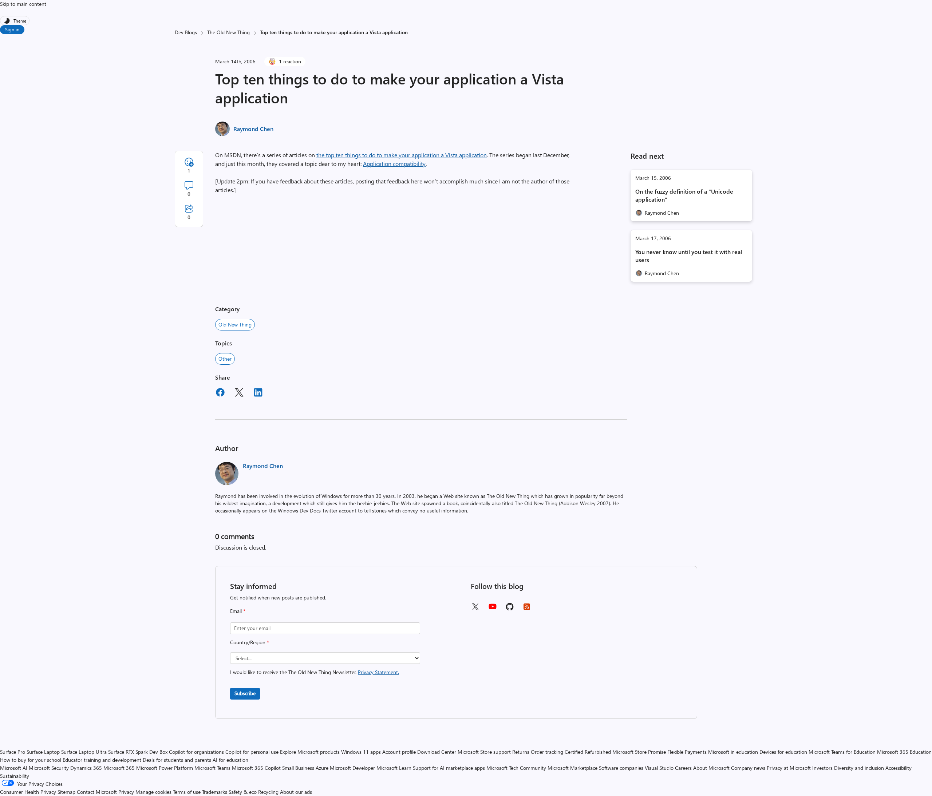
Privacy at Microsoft (789, 767)
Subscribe (245, 693)
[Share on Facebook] (220, 393)
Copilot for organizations (196, 751)
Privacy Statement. (378, 672)
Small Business (298, 767)
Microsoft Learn (393, 767)
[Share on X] (239, 393)
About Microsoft (711, 767)
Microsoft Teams (212, 767)
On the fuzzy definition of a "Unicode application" (684, 195)
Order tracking (547, 751)
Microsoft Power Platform (164, 767)
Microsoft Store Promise (639, 751)
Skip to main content (23, 3)
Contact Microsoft (97, 791)
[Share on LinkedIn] (258, 393)
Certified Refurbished (588, 751)
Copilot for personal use (252, 751)
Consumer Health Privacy (28, 791)
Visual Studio (659, 767)
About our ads (296, 791)
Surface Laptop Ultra (84, 751)
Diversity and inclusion (859, 767)
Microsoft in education (733, 751)
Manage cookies (153, 791)
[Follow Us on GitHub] (510, 609)
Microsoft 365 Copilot (256, 767)
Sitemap (66, 791)
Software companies (621, 767)
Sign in (12, 29)
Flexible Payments (687, 751)
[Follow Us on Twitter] (475, 609)
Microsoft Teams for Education (842, 751)
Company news (748, 767)
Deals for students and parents (177, 759)
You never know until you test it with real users (688, 256)
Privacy (126, 791)
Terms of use (187, 791)
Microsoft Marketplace (572, 767)
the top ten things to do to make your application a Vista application (401, 155)
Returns (520, 751)
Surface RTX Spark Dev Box (137, 751)
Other (225, 358)
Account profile (399, 751)
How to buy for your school (30, 759)
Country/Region (249, 642)
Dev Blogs (186, 32)
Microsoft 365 (119, 767)
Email (237, 610)
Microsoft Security (49, 767)
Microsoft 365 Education (904, 751)
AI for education (230, 759)
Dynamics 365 (86, 767)
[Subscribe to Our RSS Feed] (526, 609)
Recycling (268, 791)
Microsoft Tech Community (516, 767)
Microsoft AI (13, 767)
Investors (822, 767)
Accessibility (898, 767)
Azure (322, 767)
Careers (683, 767)
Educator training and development (102, 759)
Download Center (436, 751)
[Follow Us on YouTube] (492, 609)
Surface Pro (12, 751)
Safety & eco (243, 791)
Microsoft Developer (352, 767)
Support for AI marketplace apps (449, 767)
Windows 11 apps (361, 751)
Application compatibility (394, 163)
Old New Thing (235, 324)
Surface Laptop (43, 751)
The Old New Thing (228, 32)
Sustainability (14, 775)
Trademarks (214, 791)
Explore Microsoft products (310, 751)
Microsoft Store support (484, 751)
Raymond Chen (253, 128)
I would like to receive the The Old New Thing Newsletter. (314, 672)
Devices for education (783, 751)
